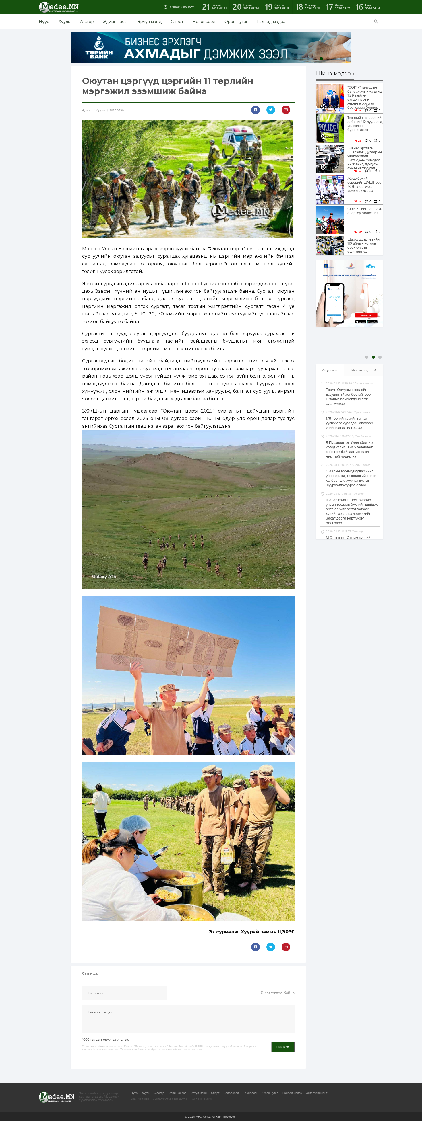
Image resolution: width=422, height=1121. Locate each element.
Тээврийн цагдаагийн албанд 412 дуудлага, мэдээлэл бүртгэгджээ (365, 124)
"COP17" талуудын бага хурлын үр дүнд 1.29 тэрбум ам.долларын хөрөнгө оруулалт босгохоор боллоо (364, 97)
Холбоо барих (202, 1099)
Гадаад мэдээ (271, 21)
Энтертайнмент (316, 1093)
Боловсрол (204, 21)
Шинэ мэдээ (333, 73)
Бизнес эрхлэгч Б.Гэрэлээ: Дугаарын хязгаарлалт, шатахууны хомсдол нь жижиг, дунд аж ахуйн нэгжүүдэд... (364, 158)
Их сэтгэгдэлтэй (364, 370)
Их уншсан (330, 370)
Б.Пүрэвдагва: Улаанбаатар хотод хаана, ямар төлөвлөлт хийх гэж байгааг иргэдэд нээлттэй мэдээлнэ (349, 449)
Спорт (177, 21)
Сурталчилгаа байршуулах (170, 1099)
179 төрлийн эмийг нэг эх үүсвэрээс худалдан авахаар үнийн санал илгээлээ (349, 423)
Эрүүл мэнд (150, 21)
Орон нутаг (236, 21)
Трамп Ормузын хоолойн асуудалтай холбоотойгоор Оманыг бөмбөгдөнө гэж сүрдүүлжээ (348, 397)
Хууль (64, 21)
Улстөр (86, 21)
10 (334, 58)
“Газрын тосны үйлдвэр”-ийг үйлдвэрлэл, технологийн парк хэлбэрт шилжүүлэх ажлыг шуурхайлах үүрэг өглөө (351, 478)
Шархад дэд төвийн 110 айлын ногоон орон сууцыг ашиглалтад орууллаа (363, 247)
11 (341, 58)
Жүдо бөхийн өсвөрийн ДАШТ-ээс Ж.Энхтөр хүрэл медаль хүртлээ (364, 185)
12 (347, 58)
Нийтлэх (283, 1047)
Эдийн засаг (115, 21)
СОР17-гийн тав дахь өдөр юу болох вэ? (364, 211)
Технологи (250, 1093)
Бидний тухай (140, 1099)
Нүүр (44, 21)
